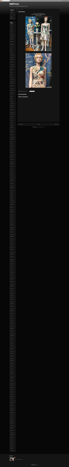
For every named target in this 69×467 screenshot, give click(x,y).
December (12, 38)
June (11, 28)
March (11, 33)
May (11, 50)
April (11, 31)
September (12, 44)
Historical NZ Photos (12, 13)
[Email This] (30, 91)
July (11, 26)
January (11, 37)
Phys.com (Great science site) (12, 17)
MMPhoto (14, 4)
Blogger (36, 464)
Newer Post (20, 124)
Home (39, 124)
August (11, 24)
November (12, 41)
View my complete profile (18, 459)
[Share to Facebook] (33, 91)
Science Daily (12, 14)
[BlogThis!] (31, 91)
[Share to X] (32, 91)
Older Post (57, 124)
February (11, 35)
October (11, 64)
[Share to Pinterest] (34, 91)
